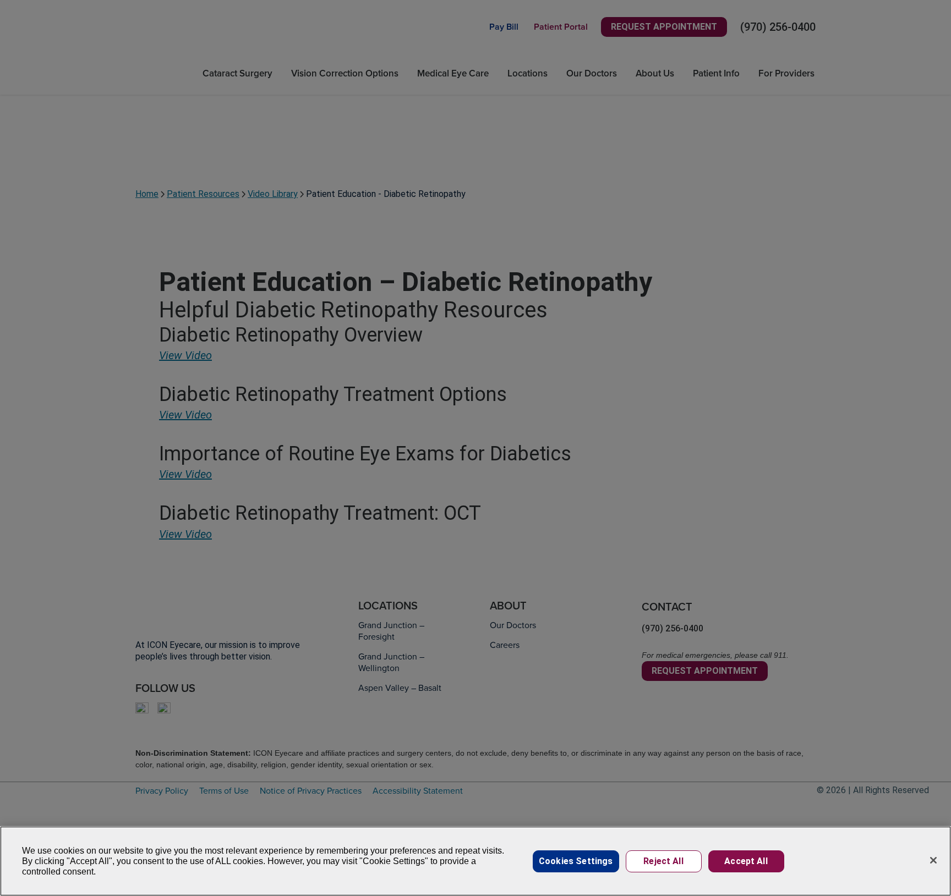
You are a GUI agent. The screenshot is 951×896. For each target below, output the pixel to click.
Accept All (746, 861)
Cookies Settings (576, 861)
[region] (475, 861)
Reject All (663, 861)
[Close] (933, 860)
